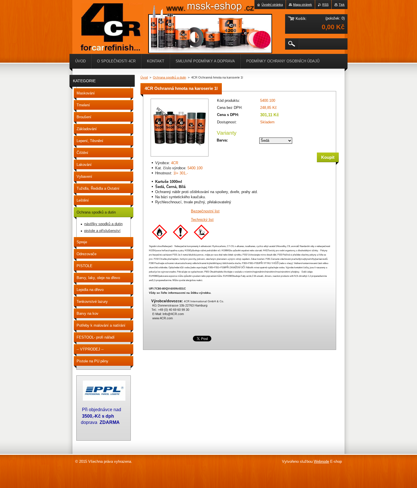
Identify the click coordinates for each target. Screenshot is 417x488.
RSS (325, 4)
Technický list (202, 219)
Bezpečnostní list (205, 211)
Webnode (321, 461)
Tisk (342, 4)
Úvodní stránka (272, 4)
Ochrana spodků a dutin (169, 77)
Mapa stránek (302, 4)
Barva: (222, 140)
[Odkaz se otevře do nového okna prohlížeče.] (179, 157)
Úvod (144, 77)
